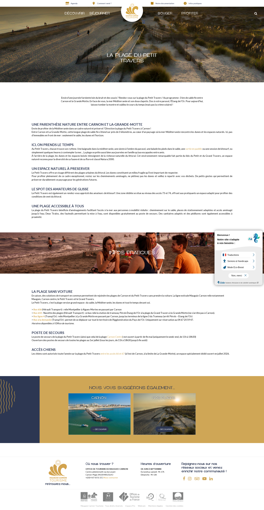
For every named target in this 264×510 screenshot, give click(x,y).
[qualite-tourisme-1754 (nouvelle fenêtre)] (156, 497)
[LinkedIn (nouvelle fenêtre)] (211, 478)
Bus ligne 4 (39, 316)
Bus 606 (37, 309)
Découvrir (100, 429)
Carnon (98, 398)
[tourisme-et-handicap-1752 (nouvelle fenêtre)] (108, 497)
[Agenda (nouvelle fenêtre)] (67, 3)
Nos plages (163, 398)
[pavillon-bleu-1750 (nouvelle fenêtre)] (178, 497)
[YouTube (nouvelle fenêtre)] (204, 478)
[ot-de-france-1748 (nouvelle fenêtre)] (129, 497)
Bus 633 (37, 312)
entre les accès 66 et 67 (113, 353)
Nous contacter (111, 477)
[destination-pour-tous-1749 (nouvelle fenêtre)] (89, 497)
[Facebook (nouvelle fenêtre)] (184, 478)
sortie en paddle (193, 148)
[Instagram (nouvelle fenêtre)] (190, 478)
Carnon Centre (115, 336)
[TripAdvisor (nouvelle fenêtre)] (197, 478)
